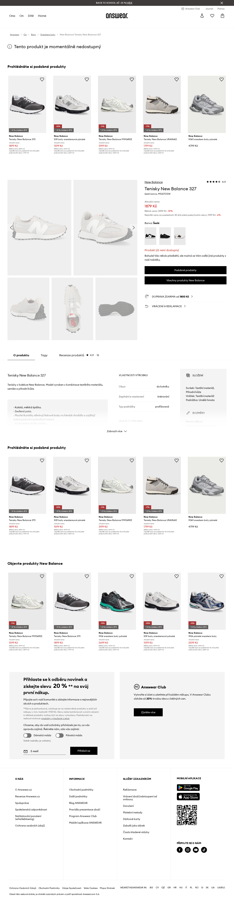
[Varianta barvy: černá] (150, 236)
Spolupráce (22, 803)
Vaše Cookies (91, 888)
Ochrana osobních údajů (30, 825)
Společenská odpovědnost (31, 809)
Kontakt (128, 838)
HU (181, 887)
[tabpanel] (117, 397)
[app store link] (188, 796)
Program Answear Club (83, 816)
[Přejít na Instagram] (188, 850)
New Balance (154, 182)
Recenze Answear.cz (27, 796)
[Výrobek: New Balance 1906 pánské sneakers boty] (207, 601)
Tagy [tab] (44, 355)
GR (169, 887)
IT (186, 887)
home (42, 16)
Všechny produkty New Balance (185, 280)
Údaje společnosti (71, 888)
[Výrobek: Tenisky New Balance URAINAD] (162, 104)
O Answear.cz (23, 789)
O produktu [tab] (21, 355)
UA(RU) (221, 887)
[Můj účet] (202, 15)
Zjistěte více (148, 712)
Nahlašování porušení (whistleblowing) (28, 817)
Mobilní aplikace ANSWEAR (85, 822)
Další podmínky (78, 796)
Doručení (128, 806)
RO (197, 887)
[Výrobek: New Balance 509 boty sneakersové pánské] (72, 104)
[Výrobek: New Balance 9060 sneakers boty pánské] (207, 104)
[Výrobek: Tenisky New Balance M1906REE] (117, 104)
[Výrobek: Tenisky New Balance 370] (27, 104)
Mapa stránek (107, 888)
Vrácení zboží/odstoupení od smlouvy (140, 798)
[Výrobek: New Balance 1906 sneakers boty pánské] (117, 601)
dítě (31, 16)
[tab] (79, 355)
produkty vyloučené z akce (55, 718)
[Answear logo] (117, 16)
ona (12, 16)
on (22, 16)
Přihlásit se (84, 750)
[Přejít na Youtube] (196, 850)
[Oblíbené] (212, 15)
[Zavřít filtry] (222, 3)
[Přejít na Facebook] (180, 850)
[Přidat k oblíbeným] (42, 79)
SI (202, 887)
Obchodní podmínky (81, 789)
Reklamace (130, 789)
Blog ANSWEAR (78, 803)
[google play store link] (188, 787)
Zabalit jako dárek (134, 825)
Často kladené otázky (136, 832)
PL (191, 887)
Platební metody (132, 812)
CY (157, 887)
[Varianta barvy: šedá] (180, 236)
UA (213, 887)
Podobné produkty (185, 270)
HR (175, 887)
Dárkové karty (131, 819)
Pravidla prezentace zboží (84, 809)
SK (207, 887)
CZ (163, 887)
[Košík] (222, 15)
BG (151, 887)
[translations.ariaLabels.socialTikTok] (204, 850)
